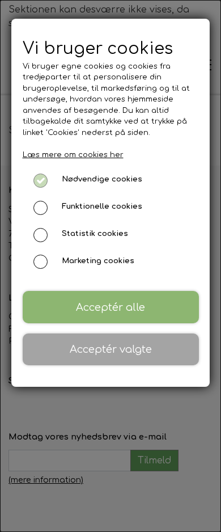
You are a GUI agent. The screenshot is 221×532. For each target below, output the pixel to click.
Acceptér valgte (111, 349)
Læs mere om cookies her (73, 155)
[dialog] (110, 266)
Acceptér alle (110, 307)
